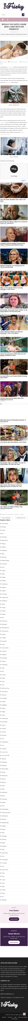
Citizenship (4, 584)
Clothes (4, 590)
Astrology (4, 537)
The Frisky (4, 62)
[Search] (23, 14)
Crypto (3, 607)
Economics (4, 621)
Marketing (4, 762)
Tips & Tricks (5, 869)
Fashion (4, 637)
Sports (3, 842)
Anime (3, 530)
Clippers (4, 587)
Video (3, 893)
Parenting (4, 799)
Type (3, 883)
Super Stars (5, 853)
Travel (3, 879)
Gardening (4, 664)
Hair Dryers (5, 691)
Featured (4, 641)
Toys (3, 876)
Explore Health (14, 919)
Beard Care (5, 540)
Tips (3, 866)
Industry (4, 728)
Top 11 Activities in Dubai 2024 (7, 517)
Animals (4, 526)
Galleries (4, 654)
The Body (4, 863)
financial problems (9, 514)
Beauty (3, 543)
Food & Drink (5, 647)
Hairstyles (4, 698)
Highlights (4, 705)
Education (4, 624)
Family (3, 634)
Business (4, 557)
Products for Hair (6, 812)
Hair (3, 684)
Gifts (3, 668)
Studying (4, 846)
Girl (3, 671)
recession (2, 122)
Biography (4, 550)
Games (4, 661)
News (3, 795)
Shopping (4, 836)
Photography (5, 809)
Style (3, 849)
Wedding (4, 900)
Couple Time (5, 597)
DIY (3, 617)
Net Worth (4, 792)
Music (3, 785)
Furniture (4, 651)
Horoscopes (5, 718)
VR (3, 896)
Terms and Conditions (22, 1017)
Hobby (3, 711)
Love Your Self (5, 755)
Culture (4, 611)
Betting (3, 547)
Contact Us (10, 1017)
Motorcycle (4, 775)
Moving (4, 782)
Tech (3, 856)
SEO (3, 832)
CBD (3, 574)
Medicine (4, 765)
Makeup (4, 758)
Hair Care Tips (5, 688)
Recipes (4, 819)
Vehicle (4, 889)
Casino (3, 570)
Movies (4, 779)
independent (8, 82)
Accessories (5, 523)
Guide (3, 678)
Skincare (4, 839)
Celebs (3, 577)
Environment (5, 631)
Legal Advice (5, 742)
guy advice (16, 514)
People (3, 802)
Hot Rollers (4, 721)
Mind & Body (5, 768)
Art (2, 533)
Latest (15, 1017)
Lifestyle (4, 748)
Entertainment (5, 627)
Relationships (5, 822)
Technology (5, 859)
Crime (3, 604)
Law (3, 738)
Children (4, 580)
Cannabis (4, 563)
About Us (4, 1017)
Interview (4, 735)
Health (3, 701)
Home (3, 715)
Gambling (4, 658)
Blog (3, 553)
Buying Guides (5, 560)
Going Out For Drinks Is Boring (22, 517)
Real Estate (5, 816)
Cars (3, 567)
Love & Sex (5, 752)
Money (3, 772)
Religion (4, 826)
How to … (4, 725)
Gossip (3, 674)
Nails (3, 789)
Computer (4, 594)
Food (3, 644)
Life (3, 745)
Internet (4, 732)
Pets (3, 805)
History (3, 708)
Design (3, 614)
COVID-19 (4, 600)
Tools (3, 873)
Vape (3, 886)
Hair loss (4, 695)
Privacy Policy (15, 1018)
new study (10, 67)
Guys (16, 62)
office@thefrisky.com (9, 994)
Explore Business (14, 942)
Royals (3, 829)
